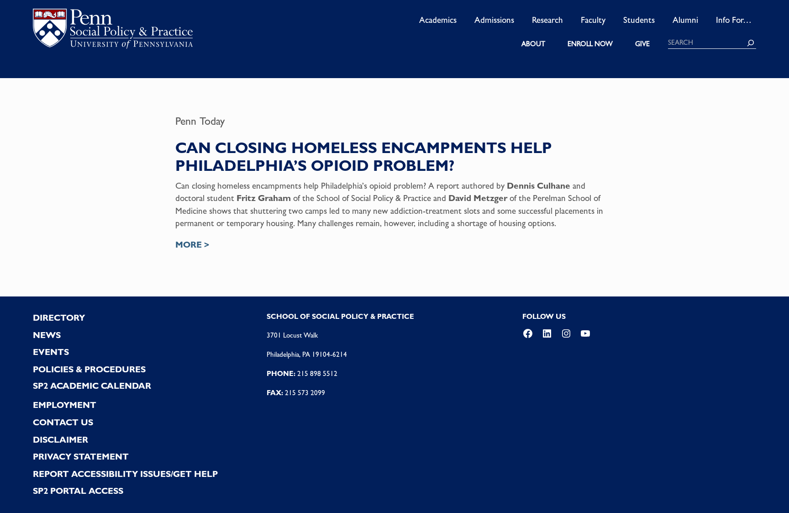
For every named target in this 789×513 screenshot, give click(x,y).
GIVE (642, 44)
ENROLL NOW (590, 44)
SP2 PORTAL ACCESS (78, 491)
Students (639, 20)
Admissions (494, 20)
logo (113, 31)
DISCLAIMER (60, 439)
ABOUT (533, 44)
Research (547, 20)
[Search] (750, 42)
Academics (438, 20)
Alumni (685, 20)
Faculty (593, 20)
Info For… (734, 20)
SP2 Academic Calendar (92, 386)
